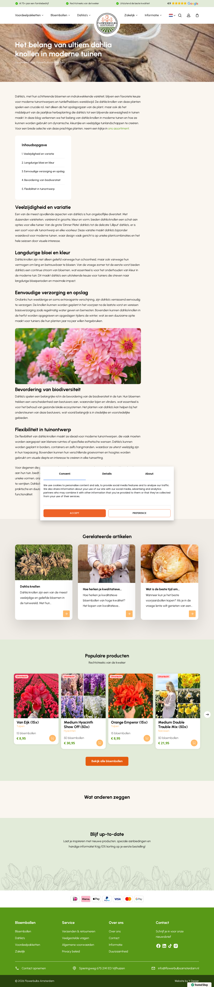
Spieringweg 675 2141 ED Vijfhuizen (102, 968)
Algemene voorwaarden (78, 945)
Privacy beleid (71, 951)
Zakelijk (20, 951)
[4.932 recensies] (183, 4)
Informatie (115, 945)
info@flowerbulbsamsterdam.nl (178, 968)
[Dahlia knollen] (43, 582)
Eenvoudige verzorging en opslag (44, 171)
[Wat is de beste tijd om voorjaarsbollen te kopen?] (169, 582)
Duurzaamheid (118, 951)
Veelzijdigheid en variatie (39, 153)
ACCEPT (74, 513)
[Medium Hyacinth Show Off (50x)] (83, 696)
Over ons (115, 931)
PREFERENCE (139, 513)
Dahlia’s (20, 938)
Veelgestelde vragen (75, 938)
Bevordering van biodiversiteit (42, 180)
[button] (107, 761)
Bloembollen (23, 931)
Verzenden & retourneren (78, 931)
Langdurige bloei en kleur (39, 162)
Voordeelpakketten (27, 945)
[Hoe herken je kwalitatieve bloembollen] (106, 582)
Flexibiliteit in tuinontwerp (39, 188)
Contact (114, 938)
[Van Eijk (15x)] (36, 696)
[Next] (207, 714)
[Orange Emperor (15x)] (130, 696)
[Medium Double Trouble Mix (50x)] (177, 696)
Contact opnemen (34, 968)
